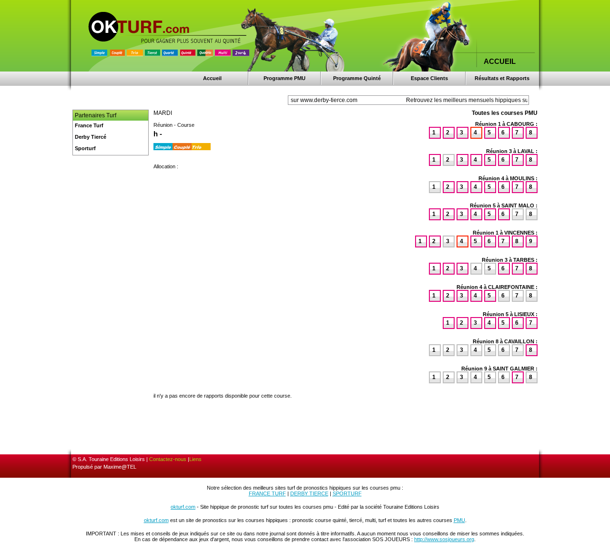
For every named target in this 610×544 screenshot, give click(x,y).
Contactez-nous (167, 459)
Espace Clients (429, 78)
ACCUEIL (500, 61)
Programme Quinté (357, 78)
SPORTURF (347, 493)
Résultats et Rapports (502, 78)
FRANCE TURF (267, 493)
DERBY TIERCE (309, 493)
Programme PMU (284, 78)
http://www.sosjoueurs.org (444, 539)
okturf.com (183, 507)
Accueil (212, 78)
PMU (459, 520)
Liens (195, 459)
